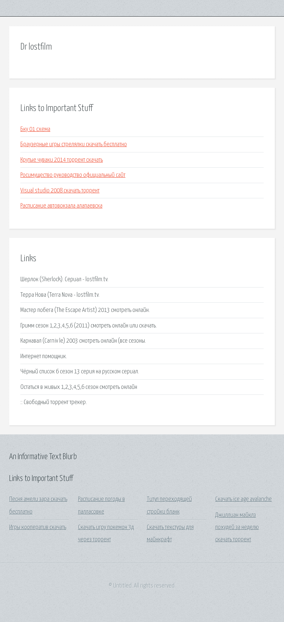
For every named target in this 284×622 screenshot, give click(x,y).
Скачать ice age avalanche (243, 499)
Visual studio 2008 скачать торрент (59, 191)
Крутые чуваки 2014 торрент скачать (61, 160)
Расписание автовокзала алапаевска (61, 206)
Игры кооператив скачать (37, 527)
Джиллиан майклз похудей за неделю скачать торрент (237, 527)
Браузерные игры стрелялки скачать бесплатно (73, 144)
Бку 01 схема (35, 129)
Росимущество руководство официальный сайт (72, 175)
